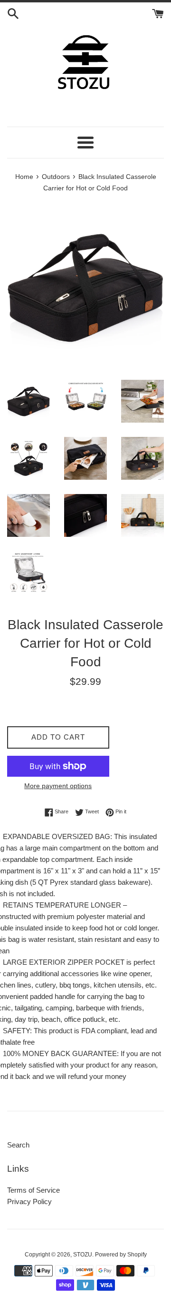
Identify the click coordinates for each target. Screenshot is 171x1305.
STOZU (82, 1254)
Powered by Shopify (121, 1254)
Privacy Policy (29, 1201)
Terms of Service (33, 1190)
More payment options (58, 786)
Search (18, 1145)
